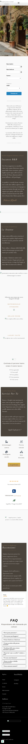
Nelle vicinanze (5, 690)
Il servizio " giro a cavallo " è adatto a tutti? (13, 653)
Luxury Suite (14, 335)
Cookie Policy (6, 734)
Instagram (16, 680)
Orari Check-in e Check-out (12, 639)
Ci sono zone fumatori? (10, 658)
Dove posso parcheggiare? (11, 636)
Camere (8, 75)
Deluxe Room (14, 316)
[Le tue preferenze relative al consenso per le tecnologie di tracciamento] (2, 741)
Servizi (3, 686)
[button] (18, 3)
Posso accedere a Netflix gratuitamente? (10, 661)
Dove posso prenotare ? (10, 632)
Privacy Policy (6, 731)
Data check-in (9, 64)
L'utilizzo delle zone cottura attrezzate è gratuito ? (11, 648)
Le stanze (7, 229)
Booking (16, 683)
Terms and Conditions (7, 739)
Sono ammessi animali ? (11, 666)
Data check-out (10, 69)
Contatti (4, 694)
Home (3, 679)
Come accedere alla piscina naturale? (11, 643)
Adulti (7, 85)
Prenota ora (14, 93)
